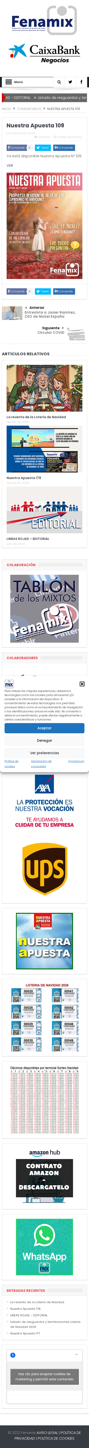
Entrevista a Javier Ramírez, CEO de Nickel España (50, 314)
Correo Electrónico (70, 137)
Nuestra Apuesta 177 (25, 1333)
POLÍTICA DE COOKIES (56, 1438)
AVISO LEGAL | (48, 1432)
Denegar (44, 740)
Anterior (36, 307)
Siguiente (51, 328)
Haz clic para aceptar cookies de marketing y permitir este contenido (44, 1376)
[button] (82, 684)
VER (10, 165)
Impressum (76, 761)
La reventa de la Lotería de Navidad (36, 417)
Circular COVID (50, 332)
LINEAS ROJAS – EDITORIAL (28, 539)
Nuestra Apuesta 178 (24, 478)
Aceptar (44, 728)
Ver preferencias (44, 753)
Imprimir (44, 137)
